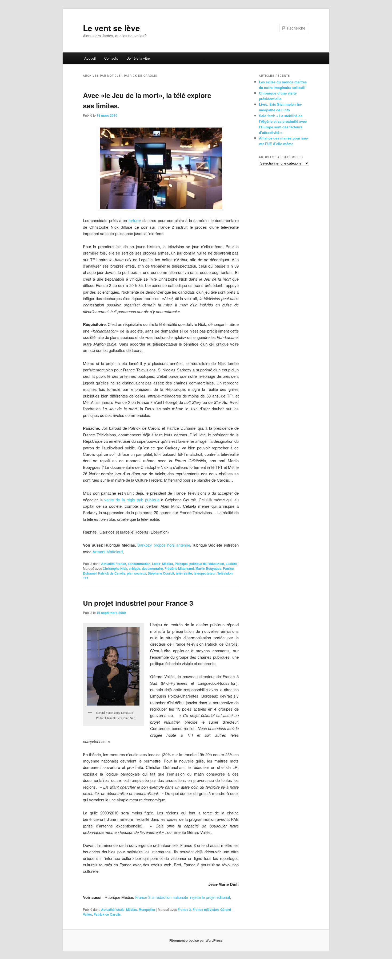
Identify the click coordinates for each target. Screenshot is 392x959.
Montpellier (147, 909)
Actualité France (113, 563)
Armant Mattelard (108, 551)
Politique (181, 563)
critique (134, 568)
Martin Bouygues (208, 568)
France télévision (206, 909)
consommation (139, 563)
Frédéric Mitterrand (179, 568)
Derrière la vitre (138, 58)
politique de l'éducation (206, 563)
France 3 (184, 909)
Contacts (111, 58)
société (231, 563)
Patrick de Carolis (111, 573)
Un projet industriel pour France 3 (138, 603)
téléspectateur (205, 573)
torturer (135, 220)
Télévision (225, 573)
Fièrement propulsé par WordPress (196, 940)
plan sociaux (136, 573)
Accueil (90, 58)
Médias (167, 563)
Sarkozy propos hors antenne (163, 545)
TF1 (86, 578)
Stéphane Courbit (161, 573)
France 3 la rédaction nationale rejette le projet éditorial (182, 897)
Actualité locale (113, 909)
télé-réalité (184, 573)
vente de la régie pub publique (132, 499)
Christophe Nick (115, 568)
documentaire (152, 568)
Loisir (156, 563)
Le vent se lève (111, 28)
